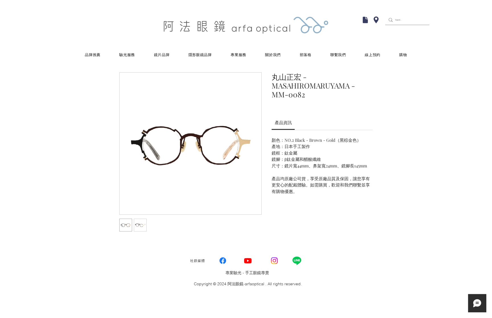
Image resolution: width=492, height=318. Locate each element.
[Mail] (365, 20)
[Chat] (376, 20)
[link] (283, 122)
